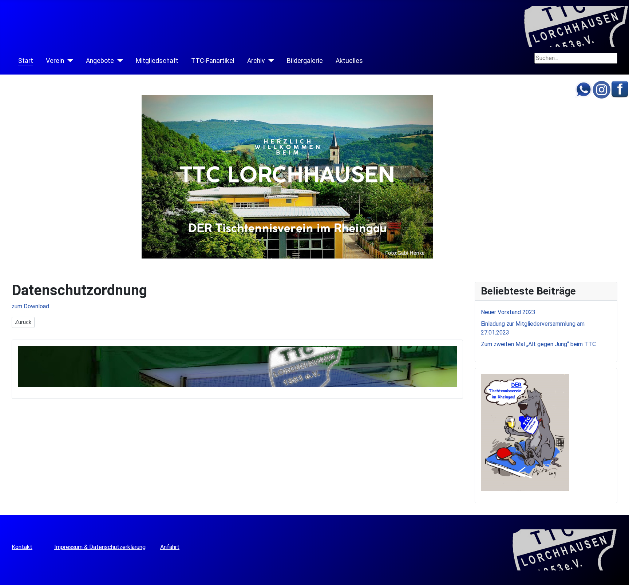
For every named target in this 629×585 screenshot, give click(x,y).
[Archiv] (269, 60)
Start (25, 60)
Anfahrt (169, 547)
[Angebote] (118, 60)
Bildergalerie (305, 60)
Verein (55, 60)
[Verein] (68, 60)
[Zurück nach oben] (620, 576)
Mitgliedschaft (157, 60)
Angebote (100, 60)
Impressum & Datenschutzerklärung (100, 547)
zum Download (30, 306)
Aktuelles (349, 60)
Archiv (256, 60)
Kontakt (22, 547)
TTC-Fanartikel (212, 60)
